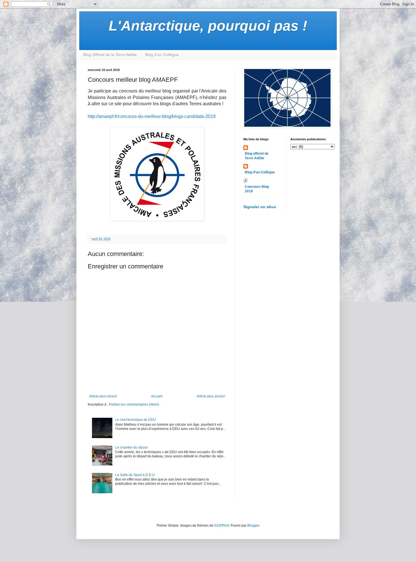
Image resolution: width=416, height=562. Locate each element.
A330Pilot (221, 525)
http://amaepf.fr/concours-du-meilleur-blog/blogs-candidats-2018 (152, 116)
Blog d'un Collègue (162, 54)
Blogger (253, 525)
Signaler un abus (259, 206)
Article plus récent (103, 396)
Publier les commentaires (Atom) (134, 404)
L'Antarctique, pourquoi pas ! (208, 26)
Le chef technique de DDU (135, 420)
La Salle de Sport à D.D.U (135, 475)
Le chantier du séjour (131, 447)
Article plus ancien (211, 396)
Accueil (156, 396)
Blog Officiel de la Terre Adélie (110, 54)
